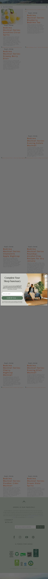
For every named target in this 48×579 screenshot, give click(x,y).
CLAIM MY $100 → (12, 298)
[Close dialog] (45, 275)
